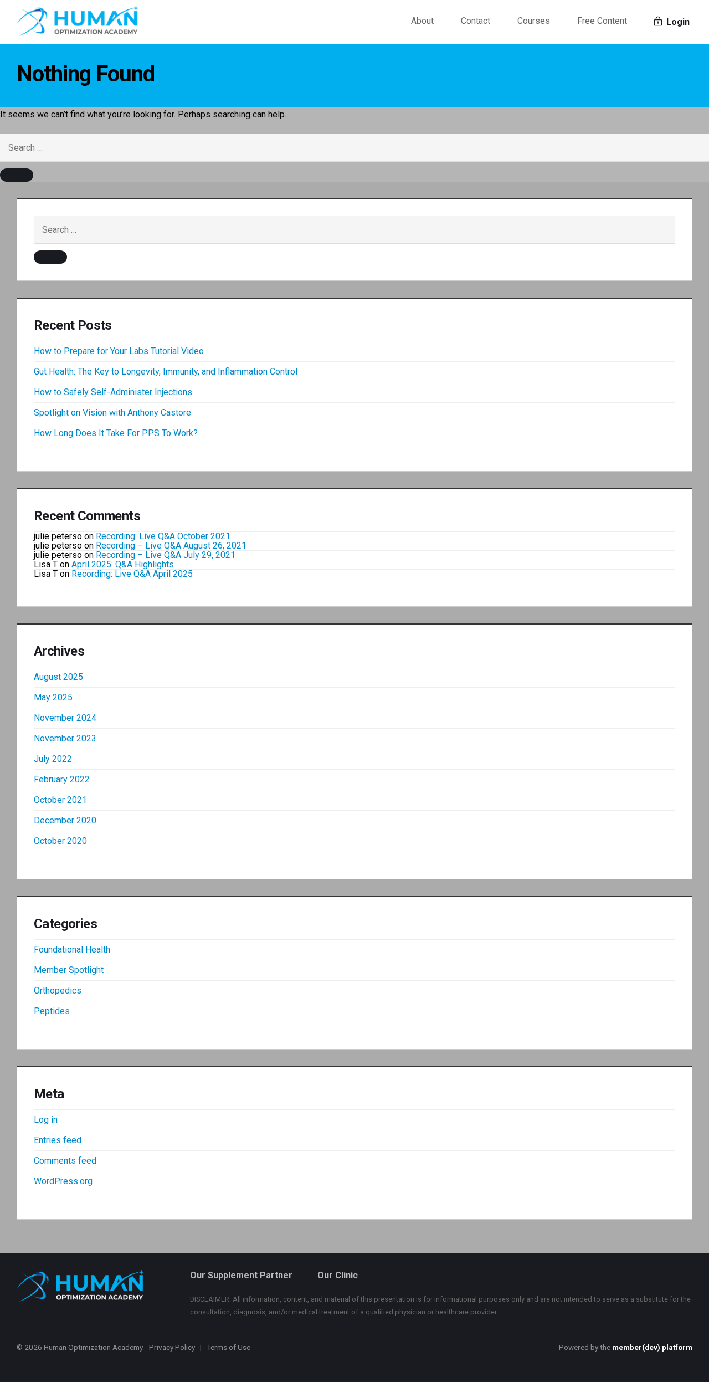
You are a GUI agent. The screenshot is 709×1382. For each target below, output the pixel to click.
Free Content (602, 21)
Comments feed (65, 1160)
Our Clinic (337, 1275)
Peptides (52, 1011)
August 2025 (58, 677)
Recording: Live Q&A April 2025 (132, 574)
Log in (46, 1119)
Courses (533, 21)
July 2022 (53, 759)
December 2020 (65, 820)
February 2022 (62, 779)
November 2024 (65, 718)
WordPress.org (63, 1181)
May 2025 (53, 697)
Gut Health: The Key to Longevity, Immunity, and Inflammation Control (165, 371)
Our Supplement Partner (241, 1275)
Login (677, 22)
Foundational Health (72, 949)
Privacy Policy (172, 1347)
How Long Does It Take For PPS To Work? (116, 433)
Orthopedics (57, 990)
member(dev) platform (652, 1347)
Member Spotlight (69, 970)
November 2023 (65, 738)
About (422, 21)
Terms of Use (228, 1347)
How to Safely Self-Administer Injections (113, 392)
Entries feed (57, 1140)
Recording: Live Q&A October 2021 (163, 536)
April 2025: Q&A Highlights (122, 564)
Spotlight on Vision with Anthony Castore (112, 412)
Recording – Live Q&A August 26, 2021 (171, 545)
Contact (475, 21)
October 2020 (60, 841)
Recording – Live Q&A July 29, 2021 (165, 555)
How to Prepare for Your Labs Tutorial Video (119, 351)
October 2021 (60, 800)
